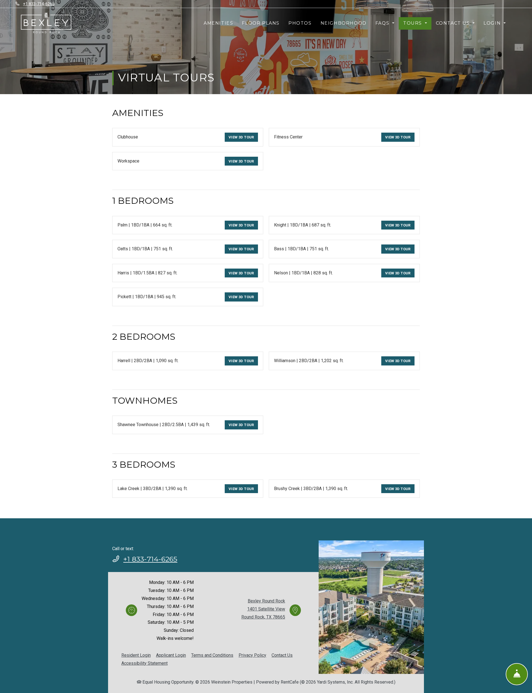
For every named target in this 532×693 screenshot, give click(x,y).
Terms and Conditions (212, 655)
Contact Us (282, 655)
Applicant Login (171, 655)
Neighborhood (344, 23)
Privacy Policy (252, 655)
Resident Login (136, 655)
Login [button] (493, 23)
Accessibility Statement (144, 663)
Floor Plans (261, 23)
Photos (300, 23)
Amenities (218, 23)
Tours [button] (413, 23)
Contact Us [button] (454, 23)
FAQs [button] (383, 23)
